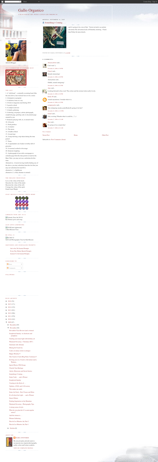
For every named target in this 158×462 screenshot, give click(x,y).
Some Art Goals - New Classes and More (21, 392)
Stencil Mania (13, 398)
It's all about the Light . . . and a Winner (21, 395)
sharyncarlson (52, 63)
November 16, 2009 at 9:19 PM (55, 94)
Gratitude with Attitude (16, 345)
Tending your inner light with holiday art (22, 339)
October (12, 428)
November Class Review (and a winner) (21, 330)
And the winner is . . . (15, 415)
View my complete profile (23, 448)
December (13, 325)
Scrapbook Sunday (15, 380)
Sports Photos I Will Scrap (17, 365)
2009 (10, 322)
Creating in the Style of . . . (17, 383)
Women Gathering (15, 418)
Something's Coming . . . (55, 22)
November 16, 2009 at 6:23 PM (55, 85)
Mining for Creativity (16, 348)
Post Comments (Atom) (58, 139)
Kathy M (50, 96)
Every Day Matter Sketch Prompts (20, 251)
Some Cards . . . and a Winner (18, 377)
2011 (10, 316)
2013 (10, 310)
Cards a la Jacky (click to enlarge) (19, 351)
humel (50, 113)
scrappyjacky (52, 105)
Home (76, 135)
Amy (49, 88)
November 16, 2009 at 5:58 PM (55, 68)
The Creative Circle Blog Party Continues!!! (23, 357)
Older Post (105, 135)
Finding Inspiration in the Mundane (20, 401)
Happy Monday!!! (14, 354)
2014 (10, 307)
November (13, 328)
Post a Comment (47, 131)
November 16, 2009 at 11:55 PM (56, 111)
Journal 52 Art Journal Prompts (19, 254)
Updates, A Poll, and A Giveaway (19, 386)
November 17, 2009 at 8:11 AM (55, 128)
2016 (10, 301)
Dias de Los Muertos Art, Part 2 (19, 421)
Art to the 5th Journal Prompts (19, 248)
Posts (10, 264)
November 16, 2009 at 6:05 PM (55, 77)
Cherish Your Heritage (16, 368)
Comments (11, 268)
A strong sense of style (16, 407)
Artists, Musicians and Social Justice (20, 371)
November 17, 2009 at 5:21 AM (55, 119)
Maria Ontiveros (22, 438)
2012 (10, 313)
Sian (49, 122)
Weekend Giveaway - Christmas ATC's (21, 342)
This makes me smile (15, 389)
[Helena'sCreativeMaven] (22, 209)
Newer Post (46, 135)
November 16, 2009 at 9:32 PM (55, 102)
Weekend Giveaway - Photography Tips (21, 404)
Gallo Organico (31, 10)
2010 (10, 319)
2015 (10, 304)
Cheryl (50, 71)
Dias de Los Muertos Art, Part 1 (19, 424)
